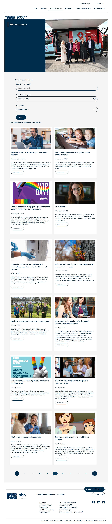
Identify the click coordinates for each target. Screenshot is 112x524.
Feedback (68, 520)
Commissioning (98, 8)
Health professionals (83, 8)
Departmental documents (68, 507)
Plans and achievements (67, 503)
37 (86, 473)
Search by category (23, 95)
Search (99, 3)
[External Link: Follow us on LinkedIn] (97, 502)
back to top (92, 489)
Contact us (98, 494)
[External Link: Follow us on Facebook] (92, 502)
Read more (18, 172)
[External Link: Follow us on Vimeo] (102, 502)
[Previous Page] (17, 473)
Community (69, 8)
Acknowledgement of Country (95, 520)
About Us (43, 8)
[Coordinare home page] (18, 496)
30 (40, 473)
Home (35, 8)
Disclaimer (44, 520)
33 (63, 473)
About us (42, 503)
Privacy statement (56, 520)
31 (47, 473)
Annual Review (64, 505)
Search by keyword (23, 84)
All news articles (22, 16)
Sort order (20, 105)
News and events (55, 8)
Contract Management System (70, 512)
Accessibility (78, 520)
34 (70, 473)
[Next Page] (94, 473)
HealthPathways (85, 3)
